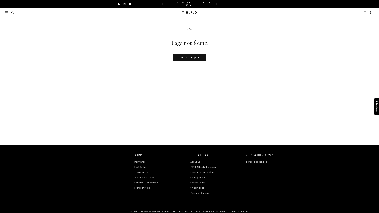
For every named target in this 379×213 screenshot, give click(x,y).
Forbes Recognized (256, 161)
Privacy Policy (197, 177)
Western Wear (142, 172)
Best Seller (140, 167)
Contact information (239, 211)
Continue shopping (189, 57)
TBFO (140, 211)
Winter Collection (144, 177)
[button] (6, 12)
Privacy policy (185, 211)
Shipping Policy (198, 187)
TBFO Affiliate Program (203, 167)
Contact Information (202, 172)
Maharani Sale (142, 187)
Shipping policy (220, 211)
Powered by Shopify (152, 211)
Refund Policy (197, 182)
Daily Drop (140, 161)
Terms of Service (199, 193)
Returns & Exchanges (146, 182)
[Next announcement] (217, 4)
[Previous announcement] (162, 4)
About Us (195, 161)
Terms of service (202, 211)
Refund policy (170, 211)
